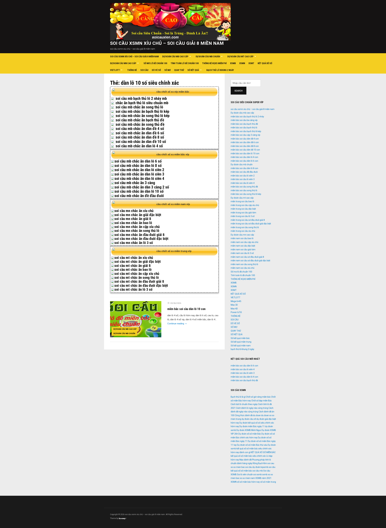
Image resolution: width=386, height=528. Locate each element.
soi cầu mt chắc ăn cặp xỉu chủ (136, 274)
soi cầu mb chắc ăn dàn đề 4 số (140, 128)
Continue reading (177, 323)
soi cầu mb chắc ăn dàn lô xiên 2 (139, 170)
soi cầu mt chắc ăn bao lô (133, 269)
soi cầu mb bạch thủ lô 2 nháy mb (141, 98)
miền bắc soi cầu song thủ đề (244, 186)
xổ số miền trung (268, 482)
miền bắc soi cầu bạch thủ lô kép (246, 131)
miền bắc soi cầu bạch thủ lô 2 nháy (247, 116)
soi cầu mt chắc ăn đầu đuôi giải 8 (139, 281)
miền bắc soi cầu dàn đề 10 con (245, 150)
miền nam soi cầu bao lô (242, 238)
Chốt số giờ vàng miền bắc (258, 397)
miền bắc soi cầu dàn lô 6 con (244, 161)
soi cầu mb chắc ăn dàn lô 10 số (139, 191)
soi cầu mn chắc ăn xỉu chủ (133, 211)
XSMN (242, 63)
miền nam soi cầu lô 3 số (242, 253)
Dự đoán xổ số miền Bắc (249, 434)
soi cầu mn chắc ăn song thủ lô (136, 231)
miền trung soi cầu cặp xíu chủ (245, 205)
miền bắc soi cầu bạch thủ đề (244, 124)
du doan (257, 415)
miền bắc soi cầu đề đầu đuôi (244, 172)
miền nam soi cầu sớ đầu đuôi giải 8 (247, 257)
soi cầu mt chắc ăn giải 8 (132, 266)
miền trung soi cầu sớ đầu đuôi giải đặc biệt (251, 223)
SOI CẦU (144, 70)
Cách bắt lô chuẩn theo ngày (244, 404)
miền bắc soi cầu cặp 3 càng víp (245, 135)
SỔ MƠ (167, 70)
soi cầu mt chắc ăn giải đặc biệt (137, 261)
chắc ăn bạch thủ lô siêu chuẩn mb (142, 103)
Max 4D (234, 308)
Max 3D (234, 305)
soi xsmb (257, 474)
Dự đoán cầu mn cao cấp (123, 63)
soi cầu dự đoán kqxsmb (256, 467)
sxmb (264, 474)
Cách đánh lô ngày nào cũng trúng (252, 408)
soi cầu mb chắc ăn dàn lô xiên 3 (139, 174)
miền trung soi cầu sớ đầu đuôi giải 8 (248, 220)
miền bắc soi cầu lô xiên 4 (243, 183)
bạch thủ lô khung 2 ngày (220, 70)
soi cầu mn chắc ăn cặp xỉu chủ (137, 227)
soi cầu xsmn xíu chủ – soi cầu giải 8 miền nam (167, 43)
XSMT (251, 63)
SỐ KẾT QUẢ (193, 70)
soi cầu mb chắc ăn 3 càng (134, 182)
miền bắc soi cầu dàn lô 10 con (186, 309)
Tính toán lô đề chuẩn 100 (185, 63)
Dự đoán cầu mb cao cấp (175, 56)
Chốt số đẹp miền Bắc (261, 400)
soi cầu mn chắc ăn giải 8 (132, 219)
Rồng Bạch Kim (260, 463)
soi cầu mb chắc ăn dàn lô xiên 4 (139, 178)
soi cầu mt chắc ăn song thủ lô (136, 277)
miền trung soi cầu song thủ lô (245, 227)
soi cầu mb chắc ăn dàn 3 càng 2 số (141, 187)
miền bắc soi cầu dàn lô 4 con (244, 157)
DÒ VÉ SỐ (156, 70)
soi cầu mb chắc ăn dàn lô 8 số (138, 165)
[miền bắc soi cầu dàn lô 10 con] (135, 319)
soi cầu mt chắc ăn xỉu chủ (133, 258)
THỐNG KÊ (132, 70)
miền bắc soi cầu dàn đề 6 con (245, 142)
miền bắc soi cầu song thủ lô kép (246, 194)
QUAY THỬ (179, 70)
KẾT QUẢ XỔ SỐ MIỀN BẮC (263, 452)
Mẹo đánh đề (245, 459)
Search (238, 91)
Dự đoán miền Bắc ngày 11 (252, 426)
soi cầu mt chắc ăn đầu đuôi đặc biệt (141, 285)
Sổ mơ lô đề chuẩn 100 (155, 63)
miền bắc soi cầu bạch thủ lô (244, 127)
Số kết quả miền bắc (240, 338)
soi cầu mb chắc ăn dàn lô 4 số (139, 146)
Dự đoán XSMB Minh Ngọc (248, 430)
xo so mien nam (247, 478)
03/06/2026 (175, 303)
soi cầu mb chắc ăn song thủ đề (140, 124)
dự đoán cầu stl (249, 419)
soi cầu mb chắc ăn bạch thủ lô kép (142, 111)
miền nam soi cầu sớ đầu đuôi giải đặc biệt (250, 260)
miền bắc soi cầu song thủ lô (244, 190)
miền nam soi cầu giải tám (243, 249)
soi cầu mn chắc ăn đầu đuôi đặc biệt (141, 239)
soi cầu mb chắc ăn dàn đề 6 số (140, 133)
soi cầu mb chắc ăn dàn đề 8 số (140, 137)
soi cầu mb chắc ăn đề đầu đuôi (139, 195)
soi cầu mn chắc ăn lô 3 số (133, 243)
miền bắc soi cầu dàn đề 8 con (245, 146)
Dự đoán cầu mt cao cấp (240, 56)
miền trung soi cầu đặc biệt (243, 209)
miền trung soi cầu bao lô (242, 201)
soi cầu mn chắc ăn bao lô (133, 223)
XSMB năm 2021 (263, 478)
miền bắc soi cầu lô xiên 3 (243, 179)
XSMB (233, 63)
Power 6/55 (236, 312)
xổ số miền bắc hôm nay (248, 482)
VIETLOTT (115, 70)
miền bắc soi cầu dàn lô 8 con (244, 168)
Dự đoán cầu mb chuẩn (208, 56)
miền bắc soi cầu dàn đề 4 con (245, 139)
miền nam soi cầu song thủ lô (244, 264)
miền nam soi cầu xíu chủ (242, 268)
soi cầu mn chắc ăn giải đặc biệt (137, 215)
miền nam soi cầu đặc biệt (243, 246)
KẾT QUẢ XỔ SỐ (265, 63)
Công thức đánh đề (244, 415)
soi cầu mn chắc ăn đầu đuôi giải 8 (139, 235)
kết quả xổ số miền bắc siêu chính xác (248, 456)
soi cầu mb (258, 471)
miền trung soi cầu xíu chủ (243, 231)
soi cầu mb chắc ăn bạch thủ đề (140, 120)
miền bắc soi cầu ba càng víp (244, 120)
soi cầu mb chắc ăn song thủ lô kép (142, 115)
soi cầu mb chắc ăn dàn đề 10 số (141, 141)
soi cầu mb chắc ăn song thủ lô (139, 107)
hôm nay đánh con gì (240, 452)
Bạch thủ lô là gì (238, 397)
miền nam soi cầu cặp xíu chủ (244, 242)
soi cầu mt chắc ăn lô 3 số (133, 289)
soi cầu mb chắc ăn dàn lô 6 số (138, 161)
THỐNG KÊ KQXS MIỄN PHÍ (214, 63)
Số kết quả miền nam (241, 345)
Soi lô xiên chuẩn (245, 474)
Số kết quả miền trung (241, 342)
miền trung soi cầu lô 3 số (243, 216)
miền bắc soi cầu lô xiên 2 (243, 175)
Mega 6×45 (236, 301)
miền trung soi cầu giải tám (243, 212)
